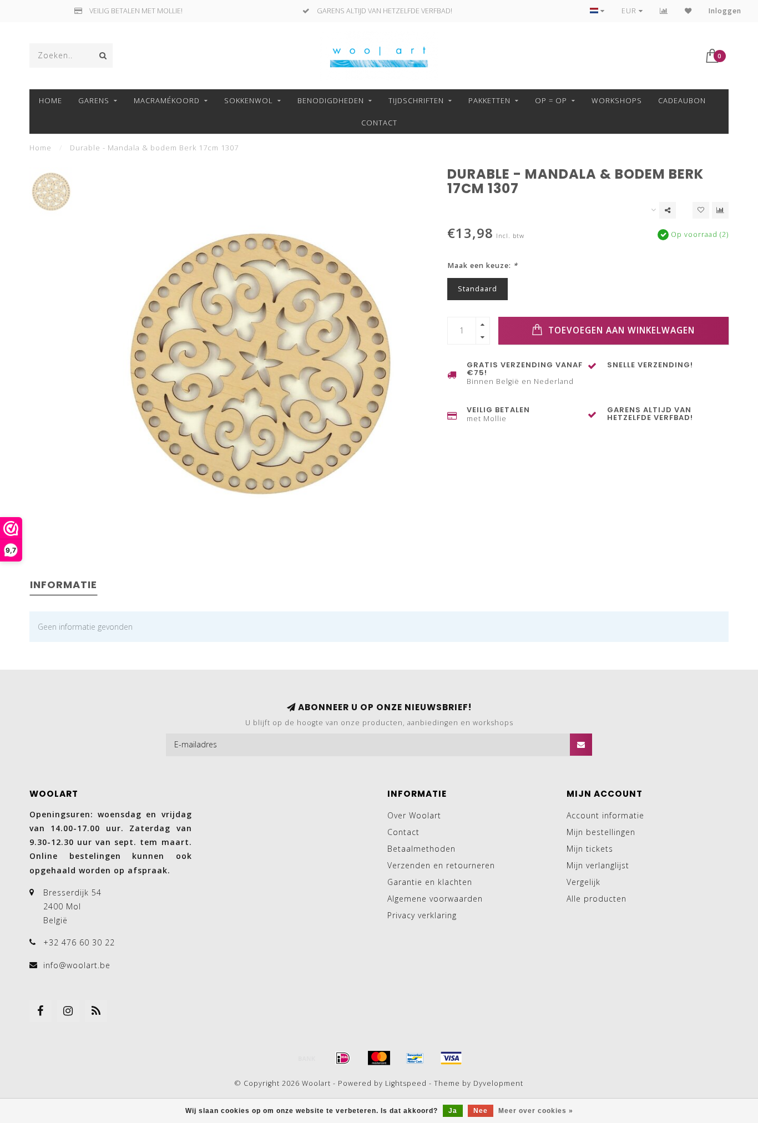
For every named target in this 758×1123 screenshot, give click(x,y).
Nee (480, 1111)
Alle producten (596, 898)
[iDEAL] (343, 1058)
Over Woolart (414, 815)
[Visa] (451, 1058)
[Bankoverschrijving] (307, 1058)
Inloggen (725, 11)
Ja (452, 1111)
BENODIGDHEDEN (330, 100)
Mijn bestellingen (601, 832)
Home (50, 100)
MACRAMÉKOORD (167, 100)
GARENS (93, 100)
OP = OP (551, 100)
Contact (379, 123)
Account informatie (605, 815)
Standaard (477, 289)
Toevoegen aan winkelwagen (620, 330)
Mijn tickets (590, 848)
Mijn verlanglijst (598, 865)
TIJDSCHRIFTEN (416, 100)
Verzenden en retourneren (441, 865)
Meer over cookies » (535, 1111)
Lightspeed (406, 1083)
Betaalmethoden (421, 848)
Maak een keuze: (482, 265)
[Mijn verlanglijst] (688, 11)
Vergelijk (583, 882)
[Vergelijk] (664, 11)
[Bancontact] (415, 1058)
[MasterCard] (379, 1058)
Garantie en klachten (429, 882)
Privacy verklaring (422, 915)
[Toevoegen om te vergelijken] (720, 210)
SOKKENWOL (248, 100)
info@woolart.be (76, 965)
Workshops (617, 100)
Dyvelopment (498, 1083)
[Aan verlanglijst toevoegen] (701, 210)
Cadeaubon (682, 100)
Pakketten (489, 100)
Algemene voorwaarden (435, 898)
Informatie (63, 584)
